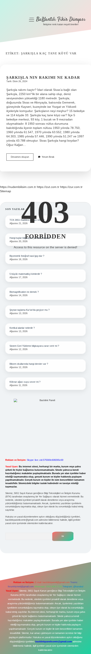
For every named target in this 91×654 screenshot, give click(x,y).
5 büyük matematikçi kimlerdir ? (26, 274)
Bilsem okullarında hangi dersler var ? (29, 364)
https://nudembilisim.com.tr (18, 187)
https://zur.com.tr (71, 187)
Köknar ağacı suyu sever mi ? (25, 382)
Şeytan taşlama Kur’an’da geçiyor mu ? (30, 310)
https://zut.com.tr (48, 187)
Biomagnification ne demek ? (24, 292)
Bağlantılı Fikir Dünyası (60, 19)
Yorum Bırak (48, 157)
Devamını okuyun (22, 158)
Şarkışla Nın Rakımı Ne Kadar (43, 77)
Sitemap (5, 191)
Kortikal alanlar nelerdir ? (22, 328)
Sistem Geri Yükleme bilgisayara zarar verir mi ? (34, 346)
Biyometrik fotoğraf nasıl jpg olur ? (27, 256)
